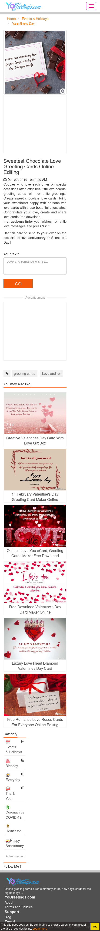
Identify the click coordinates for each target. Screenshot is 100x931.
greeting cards (24, 373)
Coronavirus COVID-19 (15, 814)
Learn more (39, 928)
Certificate (13, 830)
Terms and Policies (19, 907)
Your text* (11, 254)
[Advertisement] (35, 124)
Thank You (10, 795)
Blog (8, 917)
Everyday (13, 779)
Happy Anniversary (15, 843)
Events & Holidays (14, 749)
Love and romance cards (60, 373)
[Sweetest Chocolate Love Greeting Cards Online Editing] (35, 62)
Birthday (12, 765)
